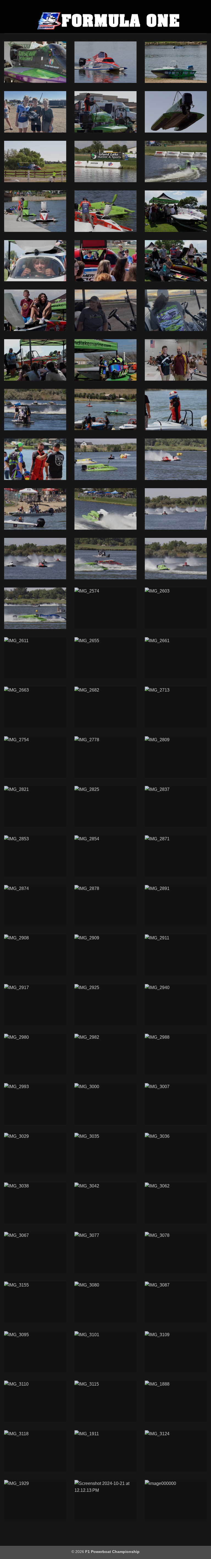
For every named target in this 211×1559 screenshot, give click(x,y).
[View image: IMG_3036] (176, 1153)
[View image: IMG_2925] (105, 1005)
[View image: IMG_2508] (35, 509)
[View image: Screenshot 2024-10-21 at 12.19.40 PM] (105, 310)
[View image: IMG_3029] (35, 1153)
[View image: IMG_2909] (105, 955)
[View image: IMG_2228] (35, 261)
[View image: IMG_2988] (176, 1054)
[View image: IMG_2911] (176, 955)
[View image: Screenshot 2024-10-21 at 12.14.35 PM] (35, 112)
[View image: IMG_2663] (35, 707)
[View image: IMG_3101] (105, 1352)
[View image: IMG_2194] (105, 62)
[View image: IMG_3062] (176, 1203)
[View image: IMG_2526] (105, 509)
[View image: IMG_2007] (105, 112)
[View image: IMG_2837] (176, 806)
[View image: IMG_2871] (176, 856)
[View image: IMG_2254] (35, 409)
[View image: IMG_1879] (35, 62)
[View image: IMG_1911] (105, 1451)
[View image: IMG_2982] (105, 1054)
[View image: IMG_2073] (35, 211)
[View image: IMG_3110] (35, 1401)
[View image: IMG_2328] (105, 459)
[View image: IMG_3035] (105, 1153)
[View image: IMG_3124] (176, 1451)
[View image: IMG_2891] (176, 905)
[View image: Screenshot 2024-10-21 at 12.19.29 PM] (176, 310)
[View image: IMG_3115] (105, 1401)
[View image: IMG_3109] (176, 1352)
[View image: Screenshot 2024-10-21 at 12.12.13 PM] (105, 1500)
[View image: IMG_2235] (176, 360)
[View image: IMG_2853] (35, 856)
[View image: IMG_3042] (105, 1203)
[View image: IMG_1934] (176, 62)
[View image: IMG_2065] (35, 161)
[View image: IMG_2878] (105, 905)
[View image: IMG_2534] (35, 558)
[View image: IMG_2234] (105, 360)
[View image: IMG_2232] (35, 310)
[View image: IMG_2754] (35, 757)
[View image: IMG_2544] (105, 558)
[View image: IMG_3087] (176, 1302)
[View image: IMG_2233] (35, 360)
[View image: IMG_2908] (35, 955)
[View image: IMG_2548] (176, 558)
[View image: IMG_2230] (105, 261)
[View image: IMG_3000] (105, 1104)
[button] (7, 20)
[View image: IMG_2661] (176, 658)
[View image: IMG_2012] (176, 112)
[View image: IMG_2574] (105, 608)
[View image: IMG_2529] (176, 509)
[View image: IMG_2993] (35, 1104)
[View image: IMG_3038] (35, 1203)
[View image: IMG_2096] (105, 211)
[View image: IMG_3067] (35, 1252)
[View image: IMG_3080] (105, 1302)
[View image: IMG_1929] (35, 1500)
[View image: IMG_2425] (176, 459)
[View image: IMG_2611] (35, 658)
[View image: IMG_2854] (105, 856)
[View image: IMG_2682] (105, 707)
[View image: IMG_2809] (176, 757)
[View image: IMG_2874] (35, 905)
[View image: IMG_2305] (35, 459)
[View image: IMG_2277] (176, 409)
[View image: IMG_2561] (35, 608)
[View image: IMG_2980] (35, 1054)
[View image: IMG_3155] (35, 1302)
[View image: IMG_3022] (105, 161)
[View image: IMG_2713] (176, 707)
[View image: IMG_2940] (176, 1005)
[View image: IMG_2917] (35, 1005)
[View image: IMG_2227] (176, 211)
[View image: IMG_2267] (105, 409)
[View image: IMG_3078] (176, 1252)
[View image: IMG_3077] (105, 1252)
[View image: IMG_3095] (35, 1352)
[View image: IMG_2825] (105, 806)
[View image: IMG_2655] (105, 658)
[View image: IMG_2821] (35, 806)
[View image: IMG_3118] (35, 1451)
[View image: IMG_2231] (176, 261)
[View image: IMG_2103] (176, 161)
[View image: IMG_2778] (105, 757)
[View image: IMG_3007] (176, 1104)
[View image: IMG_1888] (176, 1401)
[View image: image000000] (176, 1500)
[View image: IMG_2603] (176, 608)
